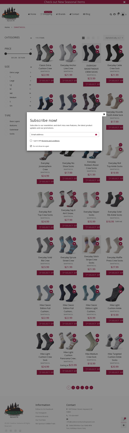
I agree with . (46, 141)
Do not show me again (41, 146)
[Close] (104, 114)
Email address (37, 134)
